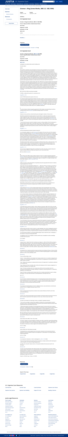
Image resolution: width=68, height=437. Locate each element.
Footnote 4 (36, 132)
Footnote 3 (52, 118)
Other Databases (37, 414)
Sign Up (60, 1)
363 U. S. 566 (25, 215)
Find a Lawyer (8, 400)
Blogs (49, 409)
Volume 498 (30, 5)
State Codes (22, 417)
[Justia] (9, 1)
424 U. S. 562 (35, 159)
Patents (35, 422)
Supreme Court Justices (10, 390)
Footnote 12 (32, 202)
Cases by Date (8, 387)
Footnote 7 (51, 135)
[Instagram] (13, 435)
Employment (36, 404)
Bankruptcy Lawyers (8, 401)
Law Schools (50, 400)
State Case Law (22, 419)
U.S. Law (9, 5)
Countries (35, 425)
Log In (57, 1)
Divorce (21, 404)
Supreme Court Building (24, 390)
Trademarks (36, 423)
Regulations (7, 419)
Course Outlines (51, 406)
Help (45, 435)
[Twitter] (17, 435)
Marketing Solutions (52, 414)
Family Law (21, 409)
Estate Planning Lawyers (9, 407)
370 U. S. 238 (24, 172)
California (21, 420)
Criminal (21, 403)
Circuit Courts (7, 422)
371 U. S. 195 (44, 171)
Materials (7, 16)
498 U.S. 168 (36, 53)
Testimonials (50, 425)
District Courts (7, 423)
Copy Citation (11, 23)
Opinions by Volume (25, 5)
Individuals (22, 400)
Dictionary (50, 401)
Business (36, 400)
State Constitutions (23, 416)
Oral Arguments (24, 364)
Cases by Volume (37, 387)
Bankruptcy (22, 401)
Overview (7, 9)
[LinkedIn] (9, 435)
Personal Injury (22, 410)
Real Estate (36, 409)
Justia (6, 5)
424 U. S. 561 (27, 179)
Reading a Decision (52, 390)
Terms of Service (49, 435)
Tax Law (35, 410)
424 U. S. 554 (31, 159)
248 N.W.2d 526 (51, 246)
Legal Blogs (36, 417)
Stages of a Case (37, 390)
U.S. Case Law (13, 5)
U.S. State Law (22, 414)
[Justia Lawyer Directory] (19, 435)
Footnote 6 (37, 134)
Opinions (7, 11)
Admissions (50, 403)
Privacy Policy (54, 435)
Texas (21, 425)
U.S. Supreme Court (19, 5)
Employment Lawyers (9, 406)
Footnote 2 (31, 110)
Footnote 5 (34, 133)
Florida (21, 422)
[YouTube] (11, 435)
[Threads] (15, 435)
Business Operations (37, 403)
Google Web (42, 373)
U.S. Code (7, 417)
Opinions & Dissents (24, 44)
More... (6, 412)
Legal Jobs (36, 416)
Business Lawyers (8, 403)
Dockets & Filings (8, 425)
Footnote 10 (28, 187)
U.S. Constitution (8, 416)
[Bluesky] (16, 435)
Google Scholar (23, 373)
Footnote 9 (22, 156)
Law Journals (50, 407)
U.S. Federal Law (8, 414)
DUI (20, 406)
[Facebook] (12, 435)
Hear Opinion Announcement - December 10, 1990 (29, 47)
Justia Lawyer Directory (52, 417)
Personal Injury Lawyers (9, 410)
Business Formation (37, 401)
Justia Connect (32, 435)
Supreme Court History (53, 387)
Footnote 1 (42, 104)
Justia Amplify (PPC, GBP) (52, 422)
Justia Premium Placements (53, 419)
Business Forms (37, 419)
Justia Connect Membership (53, 416)
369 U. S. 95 (40, 172)
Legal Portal (38, 435)
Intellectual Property (37, 406)
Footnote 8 (28, 151)
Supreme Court (8, 420)
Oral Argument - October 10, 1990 (26, 366)
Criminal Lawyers (8, 404)
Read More (22, 37)
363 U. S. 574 (43, 339)
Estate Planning (22, 407)
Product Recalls (36, 420)
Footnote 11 (31, 196)
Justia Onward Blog (51, 423)
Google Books (32, 373)
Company (42, 435)
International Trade (37, 407)
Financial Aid (50, 404)
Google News (52, 373)
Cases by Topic (23, 387)
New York (21, 423)
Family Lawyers (8, 409)
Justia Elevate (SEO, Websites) (53, 420)
